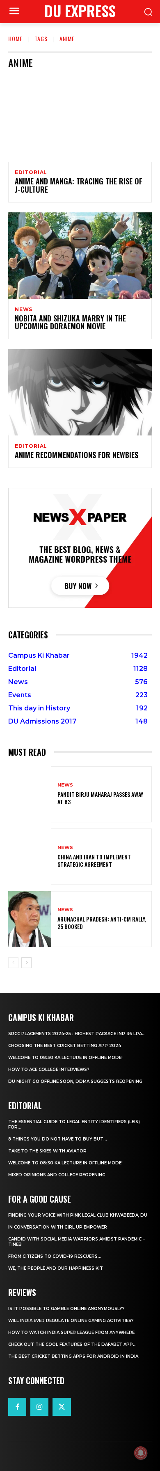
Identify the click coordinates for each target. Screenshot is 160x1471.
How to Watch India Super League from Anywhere (71, 1332)
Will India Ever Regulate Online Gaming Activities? (71, 1320)
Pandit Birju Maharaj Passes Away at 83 (100, 798)
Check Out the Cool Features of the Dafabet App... (72, 1344)
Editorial (31, 172)
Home (15, 38)
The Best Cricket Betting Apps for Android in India (73, 1356)
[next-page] (26, 962)
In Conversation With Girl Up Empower (57, 1227)
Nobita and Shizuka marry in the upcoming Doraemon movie (70, 322)
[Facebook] (17, 1407)
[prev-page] (13, 962)
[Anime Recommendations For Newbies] (80, 392)
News (23, 309)
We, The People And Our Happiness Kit (55, 1268)
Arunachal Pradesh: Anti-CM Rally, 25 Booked (101, 923)
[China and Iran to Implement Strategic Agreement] (29, 857)
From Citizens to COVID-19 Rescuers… (54, 1256)
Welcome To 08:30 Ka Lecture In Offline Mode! (65, 1057)
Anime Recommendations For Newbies (76, 454)
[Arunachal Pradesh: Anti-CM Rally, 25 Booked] (29, 919)
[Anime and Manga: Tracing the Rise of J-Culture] (80, 118)
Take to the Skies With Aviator (47, 1151)
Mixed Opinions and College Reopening (56, 1175)
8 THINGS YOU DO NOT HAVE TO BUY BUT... (57, 1139)
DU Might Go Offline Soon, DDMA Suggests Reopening (75, 1081)
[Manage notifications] (140, 1452)
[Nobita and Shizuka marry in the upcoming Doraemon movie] (80, 255)
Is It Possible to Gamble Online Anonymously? (66, 1308)
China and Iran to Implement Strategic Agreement (94, 860)
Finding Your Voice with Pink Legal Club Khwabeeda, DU (77, 1215)
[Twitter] (62, 1407)
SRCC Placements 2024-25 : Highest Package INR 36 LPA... (77, 1033)
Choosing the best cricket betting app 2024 (64, 1045)
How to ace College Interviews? (48, 1069)
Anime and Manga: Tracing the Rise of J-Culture (78, 185)
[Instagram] (39, 1407)
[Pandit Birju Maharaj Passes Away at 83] (29, 794)
